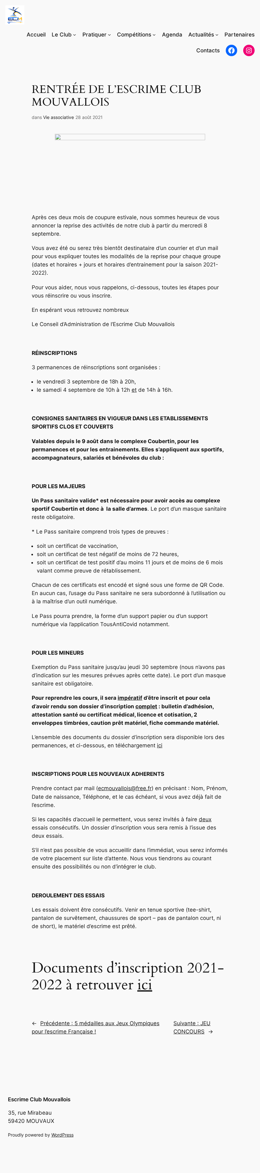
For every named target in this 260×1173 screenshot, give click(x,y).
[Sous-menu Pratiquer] (109, 34)
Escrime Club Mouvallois (39, 1099)
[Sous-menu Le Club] (74, 34)
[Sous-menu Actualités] (216, 34)
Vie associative (58, 117)
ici (159, 745)
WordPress (62, 1134)
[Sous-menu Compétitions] (154, 34)
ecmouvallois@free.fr (125, 788)
